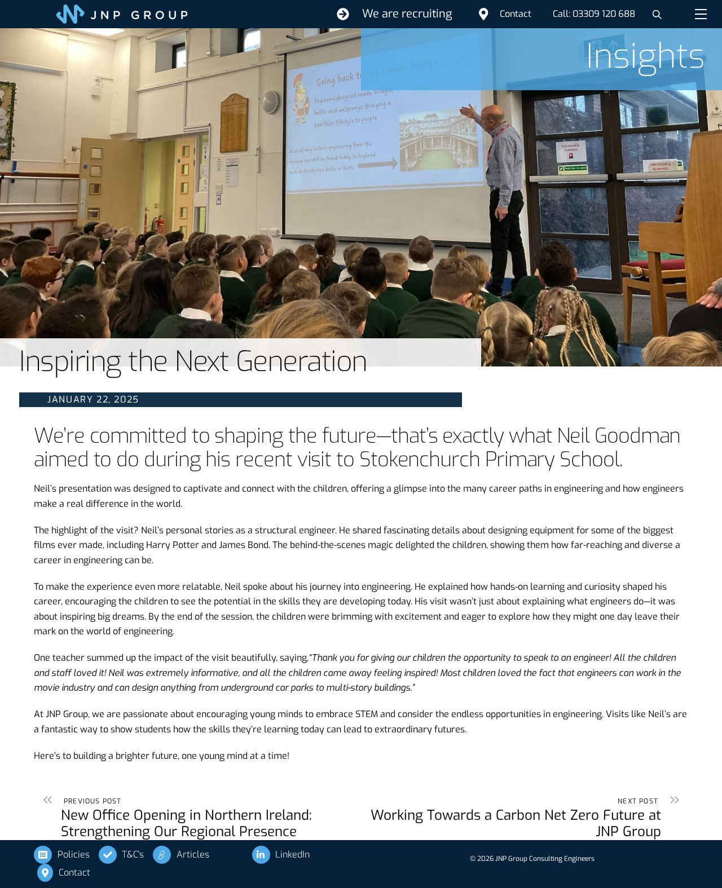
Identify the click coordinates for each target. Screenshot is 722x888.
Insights (645, 56)
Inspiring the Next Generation (193, 361)
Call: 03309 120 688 (594, 14)
